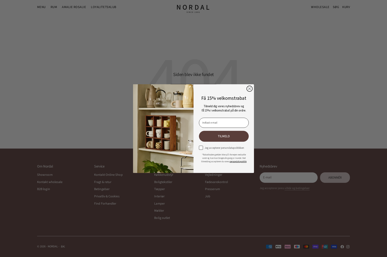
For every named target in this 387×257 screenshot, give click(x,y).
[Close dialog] (249, 89)
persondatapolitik (238, 161)
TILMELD (224, 136)
